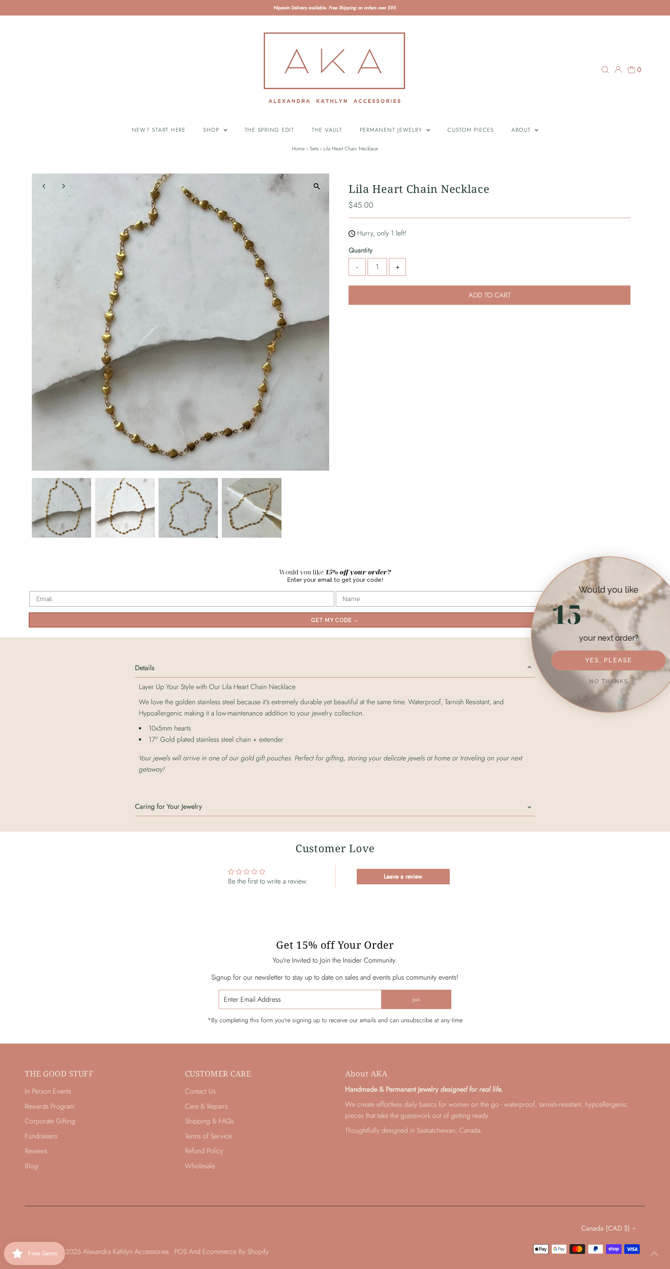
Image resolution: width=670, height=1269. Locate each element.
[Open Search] (605, 69)
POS (180, 1252)
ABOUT (522, 130)
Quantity (361, 250)
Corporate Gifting (50, 1121)
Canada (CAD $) (605, 1228)
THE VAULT (327, 130)
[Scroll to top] (654, 1253)
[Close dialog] (662, 563)
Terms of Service (208, 1136)
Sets (314, 148)
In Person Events (48, 1091)
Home (298, 148)
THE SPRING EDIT (269, 130)
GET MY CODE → (335, 620)
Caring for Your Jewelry (168, 806)
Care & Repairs (206, 1106)
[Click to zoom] (316, 186)
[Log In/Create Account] (618, 69)
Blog (31, 1166)
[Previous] (44, 186)
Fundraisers (41, 1136)
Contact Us (200, 1091)
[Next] (63, 186)
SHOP (212, 130)
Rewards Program (49, 1106)
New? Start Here (159, 130)
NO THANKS (592, 681)
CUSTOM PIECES (470, 130)
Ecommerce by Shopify (235, 1252)
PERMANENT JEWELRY (392, 130)
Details (144, 668)
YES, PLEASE (592, 660)
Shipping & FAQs (209, 1121)
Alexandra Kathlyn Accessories (126, 1252)
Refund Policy (204, 1151)
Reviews (36, 1151)
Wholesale (200, 1166)
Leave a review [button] (403, 876)
